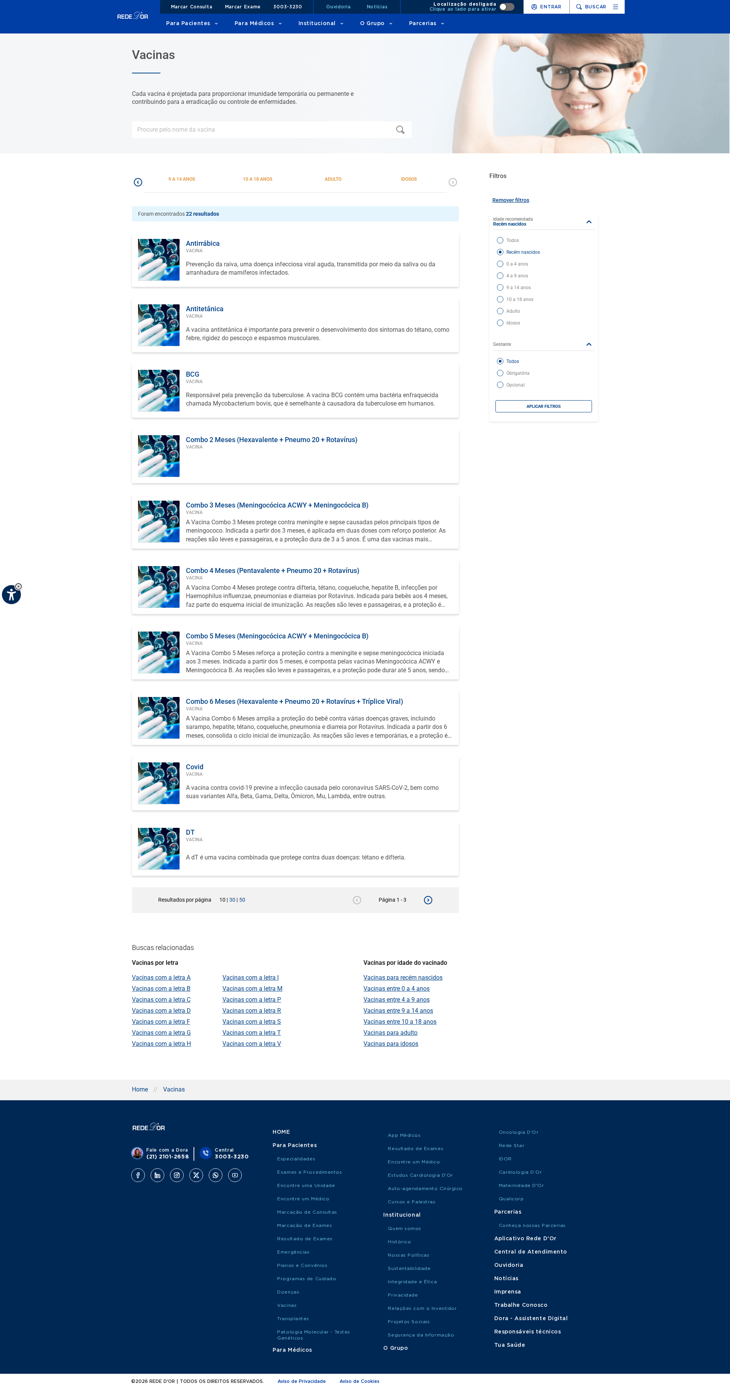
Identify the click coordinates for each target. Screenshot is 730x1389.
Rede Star (512, 1145)
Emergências (293, 1252)
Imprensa (507, 1292)
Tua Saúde (509, 1345)
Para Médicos (254, 23)
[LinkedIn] (157, 1175)
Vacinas (174, 1089)
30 (233, 900)
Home (140, 1089)
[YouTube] (235, 1175)
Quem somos (404, 1228)
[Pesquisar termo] (402, 130)
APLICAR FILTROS (544, 406)
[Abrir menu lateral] (615, 7)
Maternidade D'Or (521, 1185)
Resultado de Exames (305, 1238)
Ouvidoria (338, 7)
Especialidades (296, 1159)
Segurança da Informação (421, 1335)
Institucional (317, 23)
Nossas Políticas (408, 1255)
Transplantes (293, 1318)
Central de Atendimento (530, 1252)
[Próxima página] (428, 900)
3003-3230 (287, 7)
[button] (18, 586)
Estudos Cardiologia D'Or (420, 1175)
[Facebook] (138, 1175)
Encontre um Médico (303, 1198)
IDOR (505, 1159)
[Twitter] (196, 1175)
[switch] (472, 7)
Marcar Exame (243, 7)
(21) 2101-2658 (167, 1157)
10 (223, 900)
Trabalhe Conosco (521, 1305)
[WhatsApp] (215, 1175)
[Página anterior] (357, 900)
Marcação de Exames (304, 1225)
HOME (281, 1132)
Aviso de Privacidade (302, 1381)
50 (242, 900)
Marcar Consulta (192, 7)
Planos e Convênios (302, 1265)
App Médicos (404, 1135)
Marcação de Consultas (307, 1212)
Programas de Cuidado (306, 1278)
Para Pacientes (188, 23)
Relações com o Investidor (422, 1308)
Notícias (377, 7)
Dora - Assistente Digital (531, 1318)
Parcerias (422, 23)
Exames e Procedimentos (309, 1172)
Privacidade (403, 1295)
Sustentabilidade (409, 1268)
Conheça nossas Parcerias (532, 1225)
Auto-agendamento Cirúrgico (425, 1188)
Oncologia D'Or (519, 1132)
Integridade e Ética (412, 1281)
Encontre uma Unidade (306, 1185)
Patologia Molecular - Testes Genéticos (313, 1335)
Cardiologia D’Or (520, 1172)
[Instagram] (176, 1175)
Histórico (399, 1241)
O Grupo (372, 23)
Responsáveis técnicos (527, 1332)
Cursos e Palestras (411, 1202)
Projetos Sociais (409, 1321)
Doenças (288, 1292)
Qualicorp (511, 1198)
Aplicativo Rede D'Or (525, 1238)
